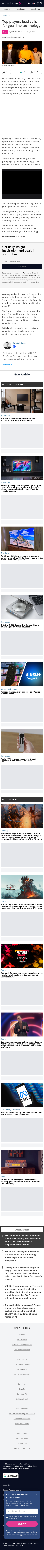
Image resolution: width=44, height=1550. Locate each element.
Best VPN (22, 1334)
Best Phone (22, 1384)
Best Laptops (22, 1359)
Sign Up (22, 1524)
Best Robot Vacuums (22, 1448)
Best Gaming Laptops (22, 1364)
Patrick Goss (16, 32)
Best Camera (22, 1433)
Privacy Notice (32, 275)
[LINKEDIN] (15, 346)
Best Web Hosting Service (22, 1345)
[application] (22, 182)
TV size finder (19, 9)
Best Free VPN (22, 1340)
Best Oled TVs (22, 1394)
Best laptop (35, 9)
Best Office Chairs (22, 1424)
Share (8, 72)
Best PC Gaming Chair (22, 1374)
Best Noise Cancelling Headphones (22, 1414)
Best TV (22, 1389)
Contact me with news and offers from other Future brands (22, 1517)
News (5, 32)
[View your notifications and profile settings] (29, 3)
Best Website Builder (22, 1350)
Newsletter (37, 72)
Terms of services (29, 273)
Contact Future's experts (12, 1490)
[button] (41, 3)
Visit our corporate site (20, 1468)
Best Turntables (22, 1408)
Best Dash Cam (22, 1438)
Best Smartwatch (22, 1399)
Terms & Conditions (20, 1534)
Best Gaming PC (22, 1369)
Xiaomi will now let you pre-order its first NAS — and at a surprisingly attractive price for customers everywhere (22, 1256)
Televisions (6, 15)
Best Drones (22, 1443)
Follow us (25, 72)
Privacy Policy (30, 1532)
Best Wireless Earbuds (22, 1419)
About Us (6, 1485)
